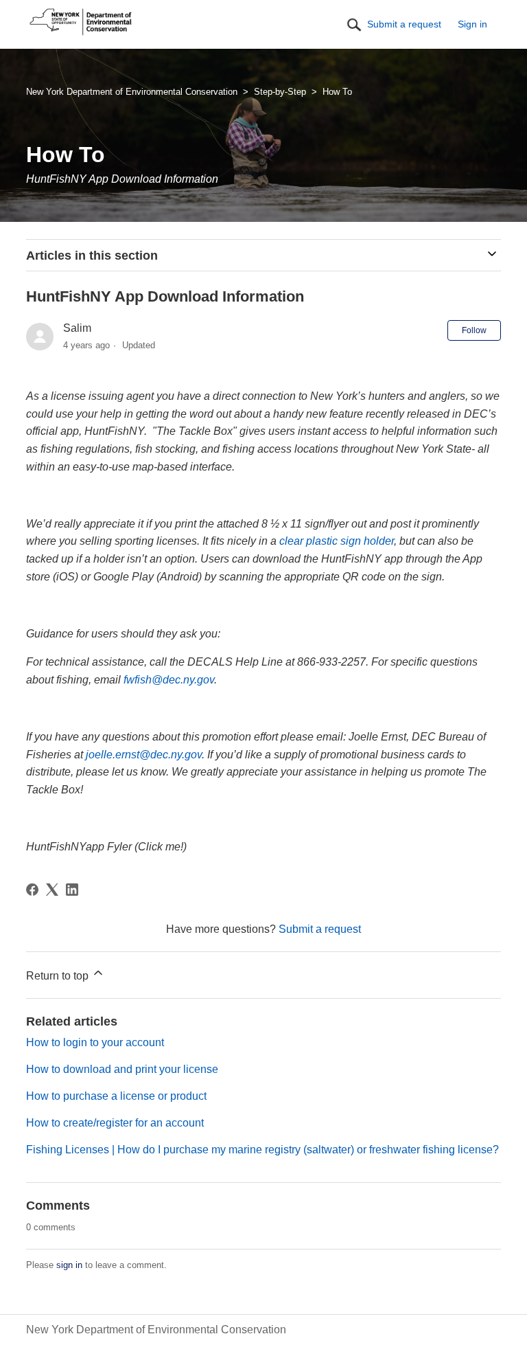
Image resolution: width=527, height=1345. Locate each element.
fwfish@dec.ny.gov (169, 680)
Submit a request (404, 24)
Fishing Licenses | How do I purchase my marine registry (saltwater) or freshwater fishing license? (262, 1149)
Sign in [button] (472, 24)
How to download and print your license (122, 1069)
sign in (69, 1265)
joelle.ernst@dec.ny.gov (144, 754)
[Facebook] (32, 889)
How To (337, 92)
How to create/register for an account (115, 1123)
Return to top (58, 976)
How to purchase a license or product (116, 1096)
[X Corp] (52, 889)
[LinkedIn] (72, 889)
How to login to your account (95, 1042)
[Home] (80, 35)
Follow (474, 330)
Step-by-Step (280, 92)
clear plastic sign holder (336, 541)
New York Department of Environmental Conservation (131, 92)
